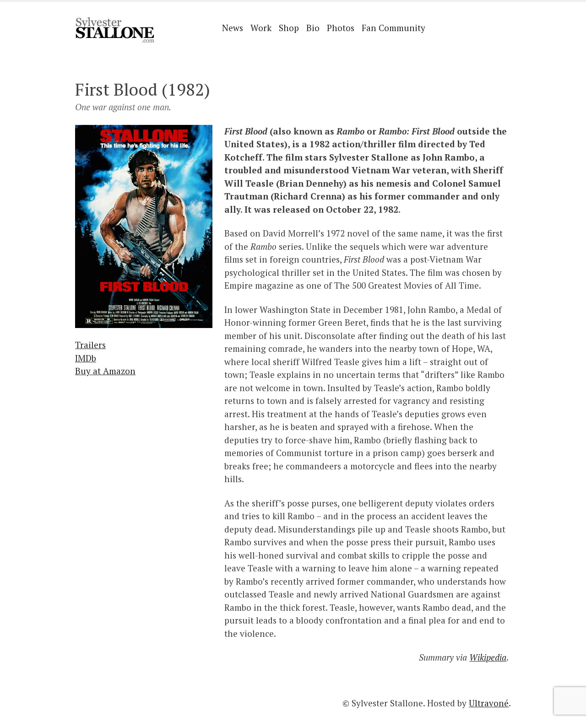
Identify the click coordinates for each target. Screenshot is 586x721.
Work (260, 27)
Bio (313, 27)
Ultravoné (489, 703)
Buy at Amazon (105, 371)
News (232, 27)
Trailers (90, 344)
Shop (289, 27)
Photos (340, 27)
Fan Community (393, 27)
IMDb (85, 358)
